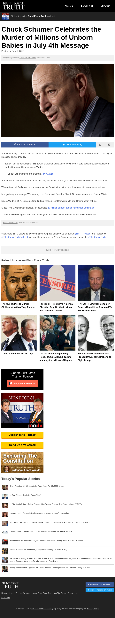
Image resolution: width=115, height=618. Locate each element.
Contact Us (72, 593)
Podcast (87, 6)
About (105, 6)
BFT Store (5, 598)
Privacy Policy (93, 608)
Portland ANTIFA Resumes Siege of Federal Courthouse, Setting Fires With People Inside (46, 540)
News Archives (7, 593)
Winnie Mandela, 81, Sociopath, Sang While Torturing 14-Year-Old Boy (38, 550)
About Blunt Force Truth (42, 593)
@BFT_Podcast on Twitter (101, 590)
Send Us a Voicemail (22, 444)
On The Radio (59, 593)
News (69, 6)
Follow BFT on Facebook (100, 584)
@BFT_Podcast (83, 234)
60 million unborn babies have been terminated (71, 208)
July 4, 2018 (47, 174)
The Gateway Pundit (27, 58)
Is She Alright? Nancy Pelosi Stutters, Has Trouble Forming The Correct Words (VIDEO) (46, 504)
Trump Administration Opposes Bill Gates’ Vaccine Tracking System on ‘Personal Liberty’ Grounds (50, 568)
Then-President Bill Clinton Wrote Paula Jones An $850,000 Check (37, 486)
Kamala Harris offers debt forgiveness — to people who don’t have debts (39, 513)
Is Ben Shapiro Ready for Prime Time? (25, 495)
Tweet (73, 144)
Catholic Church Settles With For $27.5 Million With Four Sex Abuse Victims (41, 531)
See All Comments (57, 249)
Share (26, 144)
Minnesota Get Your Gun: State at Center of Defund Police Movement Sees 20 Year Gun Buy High (50, 522)
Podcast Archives (23, 593)
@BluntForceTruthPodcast (14, 237)
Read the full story (10, 223)
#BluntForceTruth (97, 237)
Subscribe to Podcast (22, 434)
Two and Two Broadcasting (42, 608)
